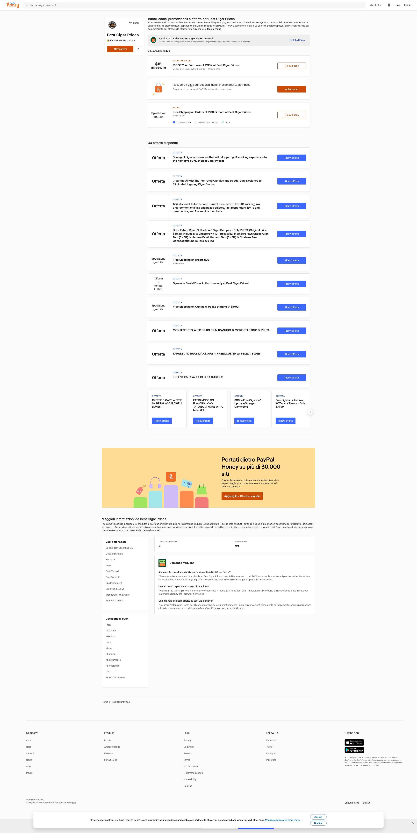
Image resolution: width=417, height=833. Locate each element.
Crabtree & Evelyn (115, 588)
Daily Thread (112, 571)
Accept (318, 817)
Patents (188, 753)
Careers (30, 753)
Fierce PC (111, 559)
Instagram (271, 753)
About (29, 740)
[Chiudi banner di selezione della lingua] (412, 822)
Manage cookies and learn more (282, 820)
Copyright (189, 746)
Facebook (271, 740)
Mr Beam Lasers (114, 600)
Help (28, 746)
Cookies (188, 785)
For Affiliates (110, 759)
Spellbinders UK (114, 583)
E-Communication (193, 772)
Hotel (108, 642)
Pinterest (271, 759)
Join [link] (398, 5)
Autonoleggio (112, 665)
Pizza (108, 624)
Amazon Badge (112, 746)
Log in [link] (407, 5)
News (29, 759)
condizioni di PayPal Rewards (200, 89)
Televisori (110, 636)
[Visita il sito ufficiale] (138, 49)
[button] (357, 802)
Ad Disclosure (191, 766)
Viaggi (109, 648)
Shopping (110, 654)
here (74, 802)
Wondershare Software (117, 594)
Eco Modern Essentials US (119, 547)
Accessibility (190, 779)
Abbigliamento (113, 659)
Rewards (108, 753)
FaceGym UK (113, 577)
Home (105, 701)
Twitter (269, 746)
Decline (318, 823)
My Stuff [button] (374, 5)
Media (29, 772)
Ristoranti (111, 630)
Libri (108, 671)
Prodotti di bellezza (115, 677)
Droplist (108, 740)
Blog (28, 766)
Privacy (187, 740)
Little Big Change (114, 553)
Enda (108, 565)
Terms (187, 759)
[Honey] (13, 5)
